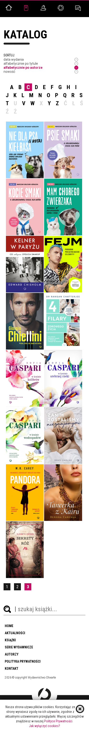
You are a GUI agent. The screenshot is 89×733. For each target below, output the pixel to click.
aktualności (15, 633)
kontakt (11, 668)
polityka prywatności (23, 661)
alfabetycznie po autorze (23, 67)
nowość (9, 71)
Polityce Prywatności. (58, 721)
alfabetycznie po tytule (21, 63)
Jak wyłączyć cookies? (44, 726)
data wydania (14, 59)
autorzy (12, 654)
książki (10, 640)
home (9, 626)
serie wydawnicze (19, 647)
